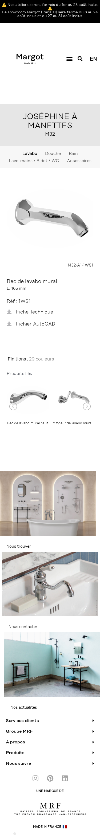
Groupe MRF (19, 731)
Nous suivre (18, 763)
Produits (15, 752)
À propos (15, 742)
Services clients (22, 720)
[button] (69, 59)
